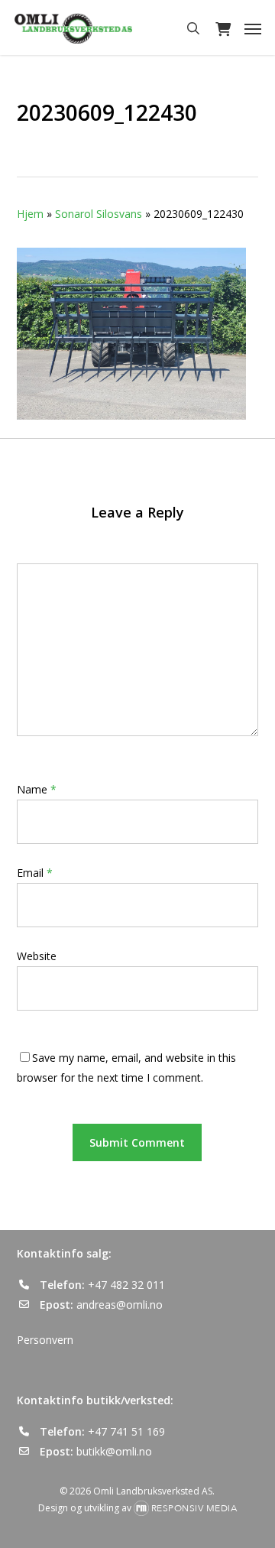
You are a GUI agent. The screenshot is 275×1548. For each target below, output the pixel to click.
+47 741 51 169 (126, 1431)
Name (37, 789)
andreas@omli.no (119, 1304)
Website (37, 956)
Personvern (45, 1339)
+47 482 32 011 (126, 1284)
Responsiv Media (194, 1508)
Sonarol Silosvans (98, 213)
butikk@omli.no (114, 1451)
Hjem (30, 213)
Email (35, 872)
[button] (252, 28)
